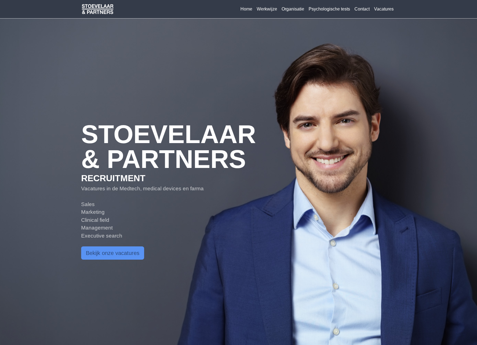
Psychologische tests (329, 9)
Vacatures (384, 9)
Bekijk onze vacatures (112, 253)
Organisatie (293, 9)
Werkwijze (267, 9)
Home (246, 9)
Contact (362, 9)
